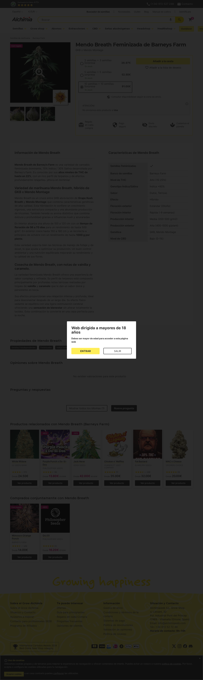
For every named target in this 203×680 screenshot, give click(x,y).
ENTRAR (85, 351)
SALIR (117, 351)
